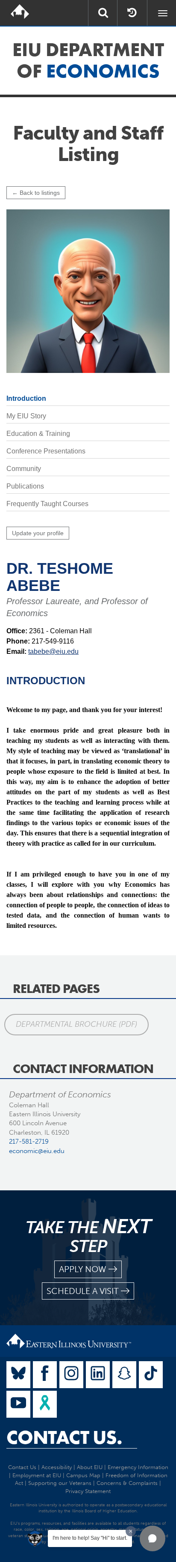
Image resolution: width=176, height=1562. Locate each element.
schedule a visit (83, 1291)
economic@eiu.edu (37, 1151)
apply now (82, 1269)
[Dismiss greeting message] (131, 1531)
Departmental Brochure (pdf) (76, 1024)
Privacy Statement (88, 1491)
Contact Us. (64, 1437)
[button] (152, 1538)
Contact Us (22, 1467)
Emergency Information (138, 1467)
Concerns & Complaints (127, 1483)
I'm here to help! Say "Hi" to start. (90, 1538)
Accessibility (56, 1467)
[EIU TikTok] (151, 1374)
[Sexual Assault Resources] (45, 1404)
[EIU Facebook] (45, 1374)
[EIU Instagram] (71, 1374)
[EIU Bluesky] (18, 1374)
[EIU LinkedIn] (98, 1374)
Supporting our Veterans (59, 1483)
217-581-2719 (29, 1141)
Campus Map (83, 1475)
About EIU (90, 1467)
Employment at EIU (36, 1475)
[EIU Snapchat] (124, 1374)
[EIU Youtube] (18, 1404)
